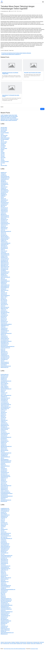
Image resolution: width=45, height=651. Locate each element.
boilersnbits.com (4, 558)
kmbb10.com (3, 571)
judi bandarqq (3, 145)
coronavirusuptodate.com (5, 243)
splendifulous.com (4, 257)
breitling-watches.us (4, 387)
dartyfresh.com (3, 201)
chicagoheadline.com (5, 179)
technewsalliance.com (5, 286)
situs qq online (3, 136)
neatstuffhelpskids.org (5, 428)
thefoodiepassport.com (5, 475)
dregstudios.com (4, 426)
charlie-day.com (4, 584)
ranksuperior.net (4, 618)
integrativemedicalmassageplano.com (8, 589)
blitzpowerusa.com (4, 562)
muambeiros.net (4, 442)
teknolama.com (3, 551)
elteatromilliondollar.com (5, 546)
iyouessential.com (4, 209)
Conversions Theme (34, 648)
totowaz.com (3, 610)
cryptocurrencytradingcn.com (6, 609)
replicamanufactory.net (5, 254)
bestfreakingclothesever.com (6, 599)
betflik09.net (3, 196)
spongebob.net (3, 541)
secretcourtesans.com (5, 176)
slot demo (3, 144)
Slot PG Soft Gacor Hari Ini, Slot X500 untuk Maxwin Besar (14, 648)
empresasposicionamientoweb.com (7, 346)
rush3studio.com (4, 517)
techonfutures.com (4, 321)
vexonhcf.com (3, 394)
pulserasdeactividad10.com (6, 485)
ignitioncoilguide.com (5, 362)
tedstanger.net (3, 288)
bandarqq (2, 149)
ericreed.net (3, 463)
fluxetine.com (3, 464)
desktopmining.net (4, 488)
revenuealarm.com (4, 359)
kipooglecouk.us (4, 471)
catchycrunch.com (4, 186)
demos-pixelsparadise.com (6, 395)
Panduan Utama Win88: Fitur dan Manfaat (8, 117)
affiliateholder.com (4, 633)
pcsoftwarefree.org (4, 203)
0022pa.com (3, 416)
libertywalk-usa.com (4, 375)
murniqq (24, 643)
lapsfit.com (3, 249)
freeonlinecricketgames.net (6, 437)
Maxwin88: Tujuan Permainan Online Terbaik (32, 72)
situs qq (2, 140)
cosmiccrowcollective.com (6, 535)
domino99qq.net (4, 513)
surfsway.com (3, 226)
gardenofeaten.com (4, 563)
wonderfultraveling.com (5, 433)
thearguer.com (3, 576)
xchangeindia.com (4, 335)
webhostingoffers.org (5, 216)
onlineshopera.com (4, 199)
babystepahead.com (4, 619)
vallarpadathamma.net (5, 548)
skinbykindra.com (4, 351)
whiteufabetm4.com (4, 273)
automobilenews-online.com (6, 341)
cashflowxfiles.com (4, 569)
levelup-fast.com (4, 250)
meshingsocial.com (4, 575)
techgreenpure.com (4, 222)
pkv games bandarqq (5, 132)
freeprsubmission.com (5, 312)
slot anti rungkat (13, 643)
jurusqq (2, 134)
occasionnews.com (4, 626)
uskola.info (3, 291)
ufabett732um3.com (4, 290)
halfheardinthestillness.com (6, 460)
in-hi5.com (3, 521)
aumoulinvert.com (4, 473)
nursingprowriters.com (5, 603)
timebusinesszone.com (5, 628)
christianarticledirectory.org (6, 499)
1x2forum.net (3, 173)
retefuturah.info (3, 283)
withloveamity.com (4, 210)
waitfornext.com (4, 294)
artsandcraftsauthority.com (6, 366)
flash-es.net (3, 593)
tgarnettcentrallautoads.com (6, 388)
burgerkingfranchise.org (5, 547)
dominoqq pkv (3, 143)
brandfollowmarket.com (5, 613)
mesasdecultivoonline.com (6, 556)
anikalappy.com (3, 274)
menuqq (2, 642)
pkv (1, 164)
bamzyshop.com (4, 318)
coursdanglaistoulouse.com (6, 380)
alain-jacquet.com (4, 537)
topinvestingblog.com (5, 408)
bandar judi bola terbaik (5, 137)
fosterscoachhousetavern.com (6, 555)
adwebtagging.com (4, 616)
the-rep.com (3, 411)
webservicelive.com (4, 367)
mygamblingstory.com (5, 508)
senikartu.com (3, 525)
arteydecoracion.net (4, 450)
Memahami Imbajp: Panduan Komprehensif (9, 120)
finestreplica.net (4, 279)
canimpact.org (3, 480)
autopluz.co (3, 391)
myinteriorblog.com (4, 315)
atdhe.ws (2, 458)
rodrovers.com (3, 233)
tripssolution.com (4, 235)
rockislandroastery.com (5, 356)
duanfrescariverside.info (5, 277)
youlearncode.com (4, 211)
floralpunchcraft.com (4, 579)
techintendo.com (4, 220)
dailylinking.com (4, 205)
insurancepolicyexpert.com (6, 404)
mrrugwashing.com (4, 590)
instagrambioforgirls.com (5, 568)
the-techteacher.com (4, 339)
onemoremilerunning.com (5, 565)
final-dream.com (4, 299)
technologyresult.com (5, 215)
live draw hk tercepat (5, 161)
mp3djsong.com (4, 379)
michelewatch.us (4, 384)
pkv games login (4, 128)
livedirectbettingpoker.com (6, 585)
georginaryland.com (4, 454)
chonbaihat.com (4, 445)
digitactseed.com (4, 228)
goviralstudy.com (4, 481)
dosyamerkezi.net (4, 400)
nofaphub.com (3, 188)
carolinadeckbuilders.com (5, 407)
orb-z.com (3, 554)
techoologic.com (4, 322)
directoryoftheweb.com (5, 514)
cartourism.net (3, 482)
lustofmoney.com (4, 627)
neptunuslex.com (4, 382)
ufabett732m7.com (4, 308)
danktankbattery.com (5, 581)
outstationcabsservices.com (6, 333)
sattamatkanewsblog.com (5, 607)
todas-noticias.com (4, 524)
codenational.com (4, 354)
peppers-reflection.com (5, 630)
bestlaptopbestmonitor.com (6, 452)
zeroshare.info (3, 417)
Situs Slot (6, 50)
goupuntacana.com (4, 182)
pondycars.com (3, 320)
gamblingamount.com (5, 622)
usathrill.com (3, 326)
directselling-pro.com (5, 358)
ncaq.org (2, 197)
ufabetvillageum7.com (5, 266)
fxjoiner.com (3, 350)
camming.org (3, 180)
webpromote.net (4, 447)
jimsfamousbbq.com (4, 374)
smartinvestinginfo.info (5, 284)
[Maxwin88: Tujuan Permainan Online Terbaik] (33, 65)
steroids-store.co (4, 448)
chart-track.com (4, 431)
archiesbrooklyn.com (5, 441)
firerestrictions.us (4, 439)
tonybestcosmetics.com (5, 347)
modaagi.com (3, 421)
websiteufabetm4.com (5, 271)
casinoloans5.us (4, 468)
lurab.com (2, 360)
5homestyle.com (4, 501)
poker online (3, 157)
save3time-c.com (4, 392)
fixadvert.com (3, 390)
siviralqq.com (3, 597)
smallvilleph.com (4, 422)
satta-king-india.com (4, 236)
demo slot (3, 154)
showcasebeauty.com (5, 403)
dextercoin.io (3, 498)
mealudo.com (3, 582)
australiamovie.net (4, 377)
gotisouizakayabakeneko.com (6, 538)
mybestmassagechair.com (6, 462)
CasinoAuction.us (4, 469)
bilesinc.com (3, 418)
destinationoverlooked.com (6, 620)
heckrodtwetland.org (4, 459)
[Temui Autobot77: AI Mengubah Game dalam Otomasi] (11, 88)
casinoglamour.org (4, 497)
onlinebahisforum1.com (5, 177)
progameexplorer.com (5, 355)
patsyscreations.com (5, 190)
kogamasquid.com (4, 494)
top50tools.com (4, 409)
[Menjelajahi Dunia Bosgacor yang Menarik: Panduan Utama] (11, 65)
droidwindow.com (4, 311)
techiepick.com (3, 317)
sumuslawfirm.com (4, 602)
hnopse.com (3, 624)
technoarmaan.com (4, 345)
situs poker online (4, 135)
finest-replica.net (4, 300)
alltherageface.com (4, 352)
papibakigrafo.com (4, 477)
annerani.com (3, 413)
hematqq (28, 643)
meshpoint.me (3, 539)
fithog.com (3, 451)
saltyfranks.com (4, 412)
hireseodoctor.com (4, 248)
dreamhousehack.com (5, 338)
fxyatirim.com (3, 213)
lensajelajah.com (4, 194)
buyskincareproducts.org (5, 492)
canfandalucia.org (4, 329)
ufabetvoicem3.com (4, 267)
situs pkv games (4, 127)
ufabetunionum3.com (5, 262)
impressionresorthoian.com (6, 598)
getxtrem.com (3, 572)
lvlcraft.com (3, 230)
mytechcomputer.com (5, 363)
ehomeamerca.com (4, 219)
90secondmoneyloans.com (6, 231)
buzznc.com (3, 349)
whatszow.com (3, 218)
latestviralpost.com (4, 559)
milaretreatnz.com (4, 420)
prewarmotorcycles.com (5, 397)
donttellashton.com (4, 516)
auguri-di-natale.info (4, 383)
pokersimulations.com (5, 253)
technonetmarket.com (5, 287)
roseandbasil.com (4, 455)
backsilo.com (3, 596)
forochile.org (3, 430)
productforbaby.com (4, 552)
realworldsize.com (4, 550)
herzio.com (3, 520)
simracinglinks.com (4, 399)
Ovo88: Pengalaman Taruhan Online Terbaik (9, 115)
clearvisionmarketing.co (5, 295)
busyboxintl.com (4, 542)
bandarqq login (19, 643)
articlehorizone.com (4, 239)
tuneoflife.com (3, 631)
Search (2, 106)
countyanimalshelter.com (5, 615)
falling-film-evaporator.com (6, 601)
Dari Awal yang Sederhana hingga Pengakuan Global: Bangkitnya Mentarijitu (16, 53)
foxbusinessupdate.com (5, 586)
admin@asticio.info (5, 11)
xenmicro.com (3, 198)
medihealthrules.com (5, 325)
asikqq (2, 151)
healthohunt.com (4, 282)
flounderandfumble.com (5, 281)
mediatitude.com (4, 396)
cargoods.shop (3, 531)
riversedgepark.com (4, 184)
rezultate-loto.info (4, 256)
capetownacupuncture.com (6, 533)
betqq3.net (3, 467)
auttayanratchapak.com (5, 543)
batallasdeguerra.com (5, 425)
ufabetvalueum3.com (5, 264)
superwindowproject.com (5, 476)
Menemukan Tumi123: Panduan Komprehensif (9, 119)
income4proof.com (4, 192)
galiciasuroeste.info (4, 424)
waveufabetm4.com (4, 269)
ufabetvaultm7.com (4, 265)
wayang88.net (3, 270)
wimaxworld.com (4, 435)
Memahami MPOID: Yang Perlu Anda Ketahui (9, 116)
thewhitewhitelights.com (5, 456)
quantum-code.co (4, 296)
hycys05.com (3, 564)
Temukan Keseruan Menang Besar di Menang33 (10, 54)
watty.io (2, 528)
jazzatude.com (3, 414)
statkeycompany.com (5, 405)
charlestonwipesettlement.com (7, 611)
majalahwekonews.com (5, 509)
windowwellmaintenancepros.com (7, 632)
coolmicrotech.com (4, 337)
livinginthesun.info (4, 529)
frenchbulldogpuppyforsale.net (6, 493)
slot (12, 50)
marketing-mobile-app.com (6, 577)
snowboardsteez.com (5, 567)
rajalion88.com (3, 181)
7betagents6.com (4, 241)
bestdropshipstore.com (5, 223)
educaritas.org (3, 193)
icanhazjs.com (3, 479)
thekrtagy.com (3, 334)
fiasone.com (3, 580)
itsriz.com (2, 530)
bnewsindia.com (4, 316)
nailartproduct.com (4, 227)
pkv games (3, 147)
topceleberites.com (4, 260)
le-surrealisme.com (4, 401)
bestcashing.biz (4, 438)
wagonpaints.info (4, 292)
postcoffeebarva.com (5, 545)
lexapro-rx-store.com (5, 490)
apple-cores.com (4, 484)
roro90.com (3, 518)
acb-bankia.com (4, 592)
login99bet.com (4, 175)
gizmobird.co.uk (4, 378)
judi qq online (3, 131)
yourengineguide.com (5, 330)
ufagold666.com (4, 313)
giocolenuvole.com (4, 207)
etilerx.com (3, 278)
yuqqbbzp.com (3, 240)
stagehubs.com (4, 172)
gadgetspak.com (4, 245)
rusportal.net (3, 526)
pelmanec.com (3, 512)
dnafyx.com (3, 206)
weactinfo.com (3, 573)
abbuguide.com (3, 214)
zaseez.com (3, 185)
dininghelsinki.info (4, 275)
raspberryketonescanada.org (6, 324)
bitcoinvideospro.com (5, 534)
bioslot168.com (4, 364)
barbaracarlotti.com (4, 486)
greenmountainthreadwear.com (6, 605)
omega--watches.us (4, 386)
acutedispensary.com (5, 606)
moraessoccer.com (4, 429)
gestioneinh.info (4, 301)
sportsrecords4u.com (5, 258)
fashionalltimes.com (4, 342)
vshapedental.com (4, 328)
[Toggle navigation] (43, 2)
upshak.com (3, 594)
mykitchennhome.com (5, 472)
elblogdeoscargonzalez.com (6, 446)
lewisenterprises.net (5, 202)
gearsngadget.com (4, 247)
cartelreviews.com (4, 224)
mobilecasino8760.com (5, 465)
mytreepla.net (3, 252)
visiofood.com (3, 309)
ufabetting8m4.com (4, 261)
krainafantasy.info (4, 522)
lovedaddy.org (3, 588)
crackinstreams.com (4, 244)
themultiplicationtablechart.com (7, 496)
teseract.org (3, 305)
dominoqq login (23, 642)
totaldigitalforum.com (5, 343)
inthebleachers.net (4, 489)
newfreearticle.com (4, 560)
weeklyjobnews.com (4, 614)
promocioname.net (4, 434)
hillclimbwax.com (4, 623)
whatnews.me (3, 298)
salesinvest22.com (4, 304)
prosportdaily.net (4, 303)
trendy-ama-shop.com (5, 307)
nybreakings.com (4, 332)
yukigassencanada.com (5, 237)
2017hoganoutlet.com (5, 511)
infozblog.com (3, 443)
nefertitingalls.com (4, 189)
